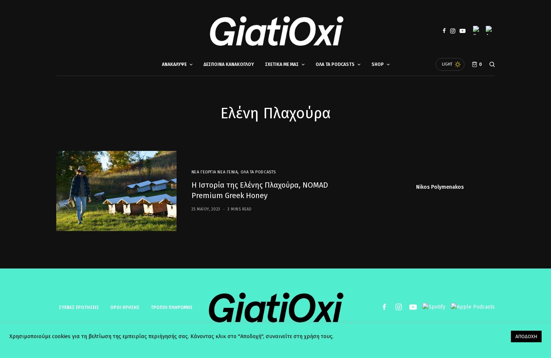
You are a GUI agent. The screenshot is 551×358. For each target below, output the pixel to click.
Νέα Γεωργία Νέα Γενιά (215, 172)
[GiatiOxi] (275, 31)
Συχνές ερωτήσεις (79, 307)
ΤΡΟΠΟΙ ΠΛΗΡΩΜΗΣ (172, 307)
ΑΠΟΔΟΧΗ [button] (526, 336)
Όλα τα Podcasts (258, 172)
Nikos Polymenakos (440, 187)
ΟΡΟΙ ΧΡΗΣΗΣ (124, 307)
